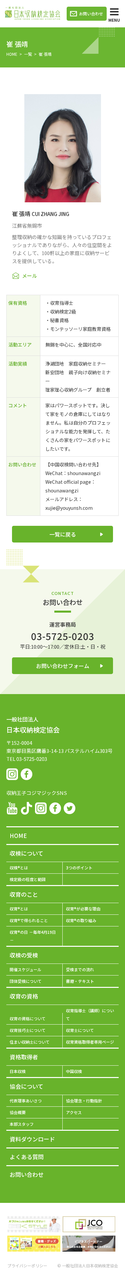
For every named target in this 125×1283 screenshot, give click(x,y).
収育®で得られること (29, 920)
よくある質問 (27, 1156)
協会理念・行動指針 (84, 1100)
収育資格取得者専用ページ (90, 1042)
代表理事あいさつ (26, 1100)
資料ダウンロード (32, 1139)
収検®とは (19, 867)
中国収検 (74, 1071)
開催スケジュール (25, 969)
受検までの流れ (80, 969)
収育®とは (19, 908)
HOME (11, 54)
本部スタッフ (22, 1124)
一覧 (28, 54)
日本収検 (18, 1071)
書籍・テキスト (80, 981)
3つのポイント (79, 867)
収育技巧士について (28, 1030)
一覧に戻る (62, 534)
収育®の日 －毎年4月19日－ (33, 936)
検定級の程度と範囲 (28, 879)
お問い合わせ (91, 13)
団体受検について (26, 981)
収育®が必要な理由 (83, 908)
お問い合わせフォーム (62, 666)
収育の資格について (28, 1018)
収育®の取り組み (81, 920)
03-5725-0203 (62, 636)
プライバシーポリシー (27, 1265)
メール (29, 275)
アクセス (74, 1112)
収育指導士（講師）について (90, 1014)
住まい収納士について (30, 1042)
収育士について (80, 1030)
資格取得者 (24, 1057)
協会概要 (18, 1112)
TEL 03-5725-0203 (26, 758)
